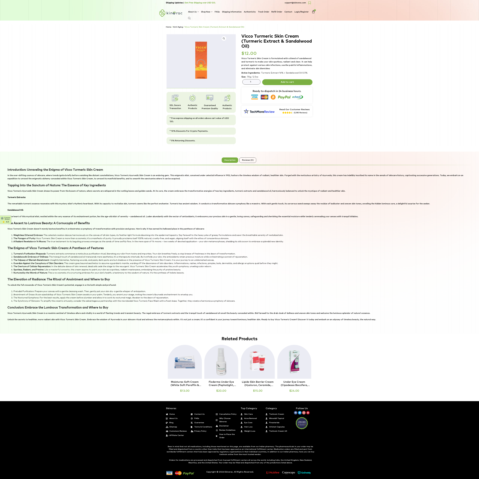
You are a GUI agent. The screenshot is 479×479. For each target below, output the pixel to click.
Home (168, 27)
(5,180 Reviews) (300, 113)
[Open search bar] (189, 18)
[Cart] (313, 11)
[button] (224, 38)
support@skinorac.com (295, 3)
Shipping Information (232, 12)
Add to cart (287, 82)
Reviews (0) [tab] (248, 160)
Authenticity (250, 12)
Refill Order (276, 12)
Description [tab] (230, 160)
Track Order (263, 12)
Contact (288, 12)
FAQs (217, 12)
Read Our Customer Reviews (294, 110)
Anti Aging (178, 27)
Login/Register (302, 12)
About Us (192, 12)
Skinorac (228, 472)
